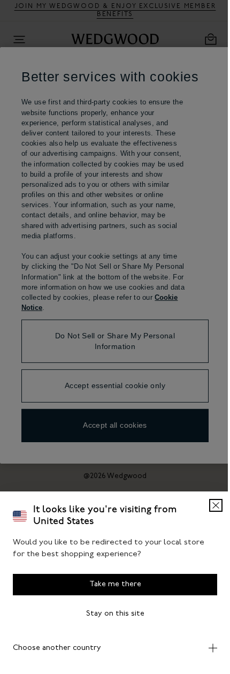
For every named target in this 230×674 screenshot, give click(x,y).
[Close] (207, 505)
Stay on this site (111, 614)
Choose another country (57, 648)
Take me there (111, 584)
